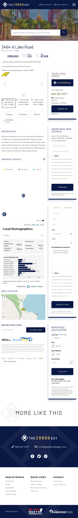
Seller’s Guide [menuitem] (36, 484)
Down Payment (56, 351)
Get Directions (36, 330)
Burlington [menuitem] (9, 481)
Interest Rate (55, 359)
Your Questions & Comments (60, 247)
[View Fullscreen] (4, 304)
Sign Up (65, 5)
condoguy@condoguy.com (52, 446)
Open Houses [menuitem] (10, 494)
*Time (53, 239)
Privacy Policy (64, 178)
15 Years (57, 338)
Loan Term (54, 335)
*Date (53, 230)
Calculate (62, 371)
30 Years (64, 335)
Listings (10, 358)
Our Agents (54, 114)
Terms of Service (66, 313)
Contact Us (62, 109)
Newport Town (32, 358)
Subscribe (62, 187)
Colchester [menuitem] (9, 488)
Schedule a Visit (68, 207)
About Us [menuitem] (34, 491)
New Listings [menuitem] (10, 491)
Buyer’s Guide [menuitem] (36, 481)
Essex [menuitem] (7, 484)
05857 (41, 358)
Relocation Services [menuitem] (39, 488)
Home (4, 358)
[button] (63, 32)
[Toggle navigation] (73, 4)
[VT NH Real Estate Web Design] (61, 511)
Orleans (22, 358)
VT (16, 358)
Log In (58, 5)
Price (53, 342)
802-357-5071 (47, 5)
